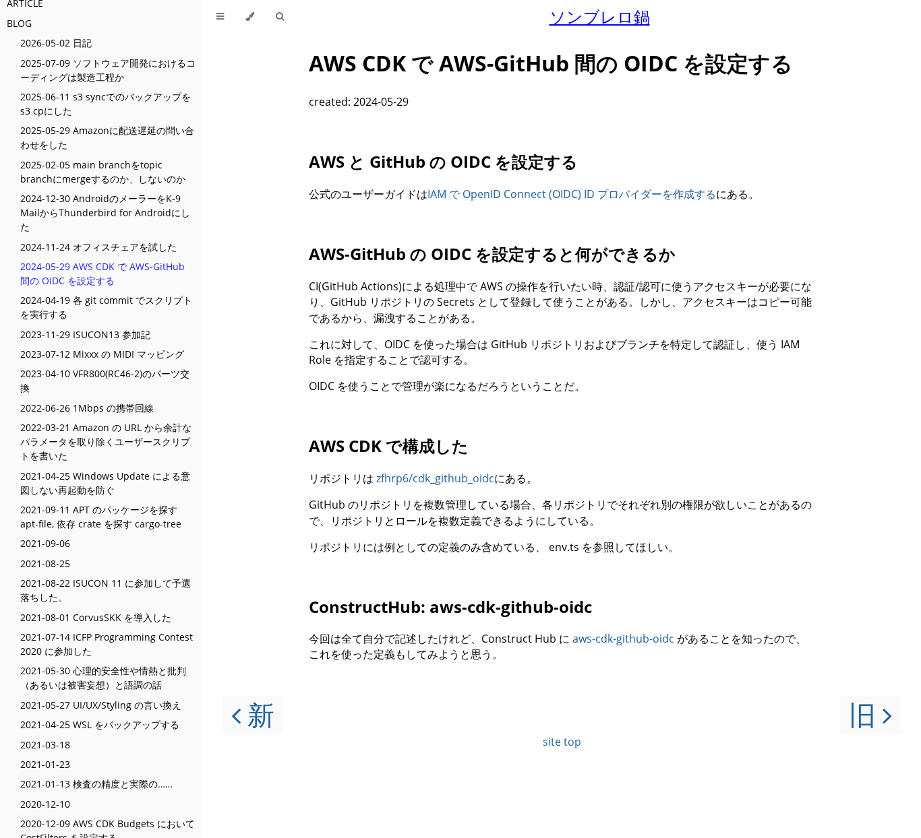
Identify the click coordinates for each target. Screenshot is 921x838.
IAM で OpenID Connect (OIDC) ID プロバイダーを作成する (571, 194)
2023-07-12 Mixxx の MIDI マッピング (102, 354)
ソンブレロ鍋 (599, 16)
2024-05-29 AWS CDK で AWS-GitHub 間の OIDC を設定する (102, 273)
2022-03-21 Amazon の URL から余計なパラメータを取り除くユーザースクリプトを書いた (105, 441)
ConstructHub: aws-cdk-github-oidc (450, 606)
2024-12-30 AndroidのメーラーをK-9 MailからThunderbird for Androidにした (105, 212)
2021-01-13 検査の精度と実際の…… (96, 783)
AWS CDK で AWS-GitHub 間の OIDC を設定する (551, 63)
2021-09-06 (45, 543)
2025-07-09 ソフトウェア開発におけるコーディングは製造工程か (108, 70)
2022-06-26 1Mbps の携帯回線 (87, 407)
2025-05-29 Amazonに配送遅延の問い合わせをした (107, 137)
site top (562, 741)
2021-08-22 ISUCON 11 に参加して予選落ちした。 (105, 590)
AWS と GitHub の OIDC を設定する (443, 161)
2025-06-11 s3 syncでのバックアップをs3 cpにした (105, 103)
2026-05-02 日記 (56, 42)
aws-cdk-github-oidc (623, 638)
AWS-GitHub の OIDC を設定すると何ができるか (492, 254)
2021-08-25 (45, 563)
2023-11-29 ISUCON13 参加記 (85, 334)
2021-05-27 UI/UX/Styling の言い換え (100, 705)
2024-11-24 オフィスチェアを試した (98, 246)
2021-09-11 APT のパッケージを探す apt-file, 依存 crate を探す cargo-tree (100, 516)
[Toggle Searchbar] (280, 17)
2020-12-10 (45, 804)
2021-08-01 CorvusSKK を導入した (95, 617)
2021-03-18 (45, 744)
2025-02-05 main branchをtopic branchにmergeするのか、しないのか (102, 171)
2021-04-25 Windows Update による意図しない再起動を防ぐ (105, 483)
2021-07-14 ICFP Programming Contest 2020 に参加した (106, 644)
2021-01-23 (45, 764)
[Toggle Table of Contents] (220, 17)
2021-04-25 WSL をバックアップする (99, 724)
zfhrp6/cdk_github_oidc (435, 478)
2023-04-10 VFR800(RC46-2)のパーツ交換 (104, 380)
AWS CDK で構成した (389, 445)
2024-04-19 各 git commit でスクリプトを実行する (106, 307)
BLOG (19, 23)
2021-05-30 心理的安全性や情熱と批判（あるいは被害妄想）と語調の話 (103, 677)
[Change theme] (250, 17)
